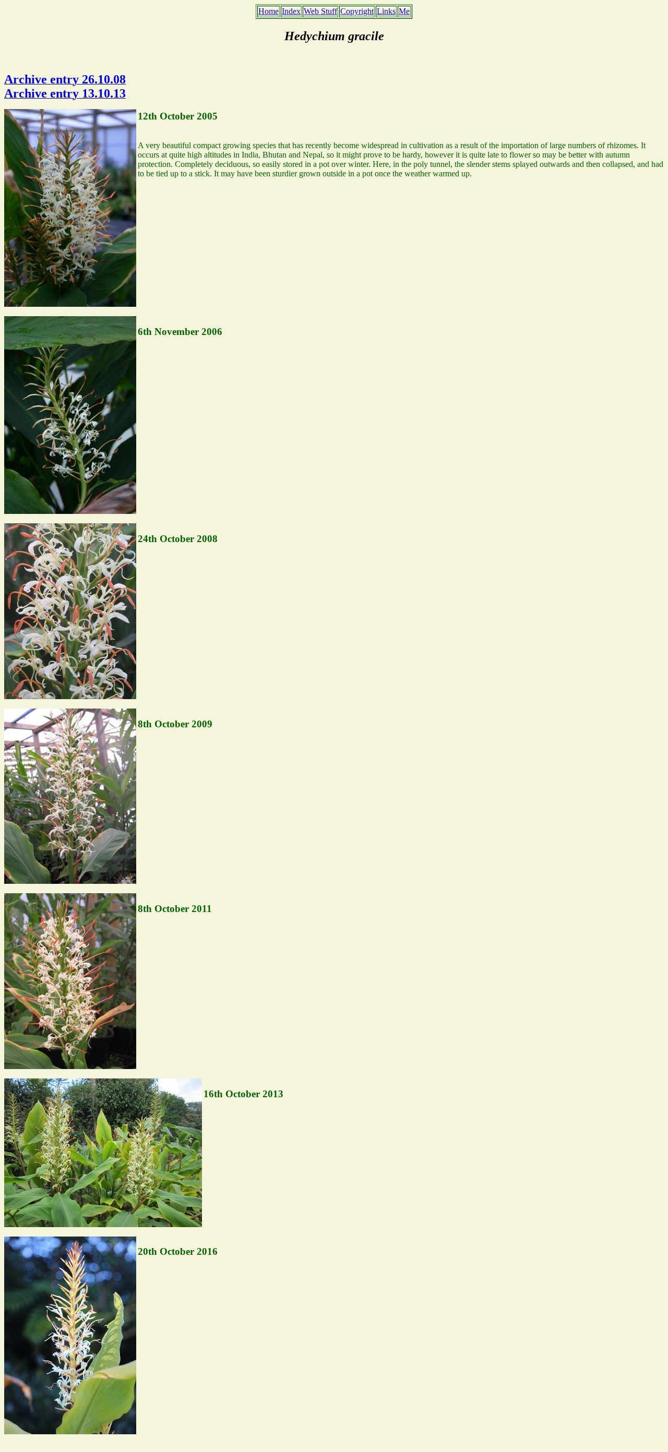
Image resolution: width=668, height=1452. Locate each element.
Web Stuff (320, 11)
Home (268, 11)
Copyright (357, 11)
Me (404, 11)
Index (291, 11)
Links (386, 11)
